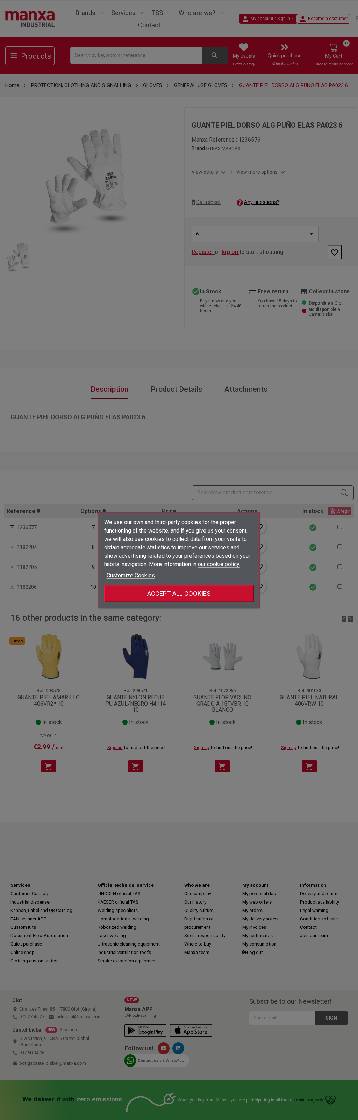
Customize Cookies (131, 575)
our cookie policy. (219, 564)
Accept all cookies (178, 593)
